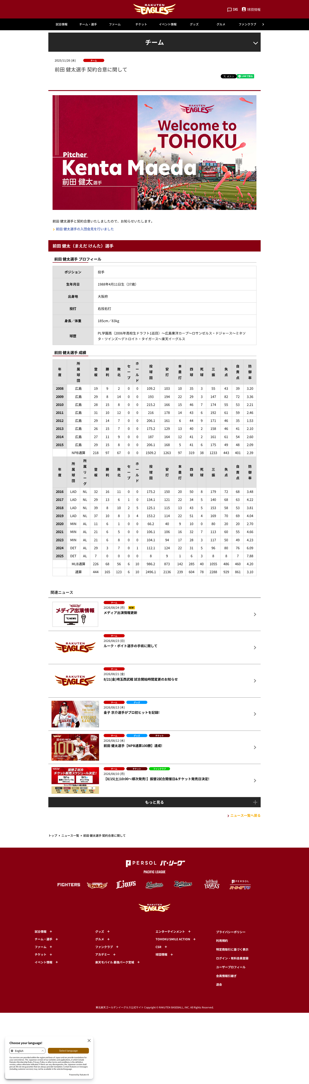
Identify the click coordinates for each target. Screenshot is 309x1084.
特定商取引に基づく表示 (232, 949)
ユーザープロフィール (231, 967)
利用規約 (222, 940)
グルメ (221, 24)
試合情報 (61, 24)
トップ (52, 835)
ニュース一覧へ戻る (245, 815)
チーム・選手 (88, 24)
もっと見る (154, 802)
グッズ (194, 24)
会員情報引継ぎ (226, 976)
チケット (141, 24)
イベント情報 (168, 24)
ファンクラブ (247, 24)
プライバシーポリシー (231, 932)
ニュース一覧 (70, 835)
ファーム (115, 24)
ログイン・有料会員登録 (232, 958)
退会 (219, 984)
